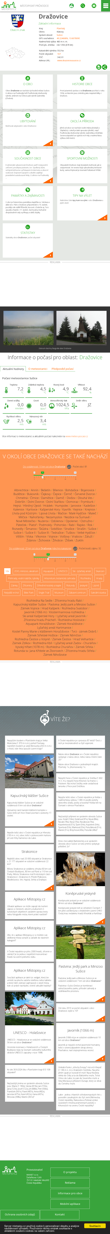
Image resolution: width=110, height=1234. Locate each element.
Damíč (60, 498)
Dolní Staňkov (55, 502)
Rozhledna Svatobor (75, 608)
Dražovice (53, 16)
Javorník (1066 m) (35, 612)
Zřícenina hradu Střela (80, 651)
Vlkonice (41, 536)
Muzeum (58, 592)
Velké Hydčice (86, 533)
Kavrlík (66, 509)
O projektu (70, 1172)
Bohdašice (71, 490)
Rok (90, 525)
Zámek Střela (84, 647)
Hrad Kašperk (50, 608)
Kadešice (89, 506)
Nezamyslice (54, 517)
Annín (35, 490)
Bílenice (58, 490)
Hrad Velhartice (83, 639)
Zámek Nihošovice (55, 655)
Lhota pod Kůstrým (24, 513)
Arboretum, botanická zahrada (59, 578)
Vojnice (53, 536)
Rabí (71, 525)
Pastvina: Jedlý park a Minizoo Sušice (72, 604)
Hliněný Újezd (32, 506)
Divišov (71, 498)
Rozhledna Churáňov (59, 647)
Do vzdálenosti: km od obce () (40, 548)
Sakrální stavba (98, 592)
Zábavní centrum (77, 592)
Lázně (96, 585)
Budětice (19, 494)
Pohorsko (60, 525)
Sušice (60, 35)
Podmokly (45, 525)
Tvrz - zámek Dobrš (83, 631)
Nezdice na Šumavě (77, 517)
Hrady (99, 578)
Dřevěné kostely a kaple (49, 585)
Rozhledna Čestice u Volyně (32, 639)
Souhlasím (95, 1226)
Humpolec (61, 506)
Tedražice (57, 533)
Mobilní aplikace (70, 1204)
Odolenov (57, 521)
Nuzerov (43, 521)
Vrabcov (77, 536)
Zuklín (79, 540)
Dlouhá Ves (85, 498)
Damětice (47, 498)
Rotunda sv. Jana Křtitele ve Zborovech (38, 651)
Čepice (57, 494)
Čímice (34, 498)
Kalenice (18, 509)
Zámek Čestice (61, 639)
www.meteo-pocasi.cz (77, 436)
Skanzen (100, 571)
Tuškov (70, 533)
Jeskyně (84, 585)
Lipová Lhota (47, 513)
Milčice (23, 517)
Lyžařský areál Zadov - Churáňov (75, 643)
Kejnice (77, 509)
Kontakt (60, 1214)
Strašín (81, 529)
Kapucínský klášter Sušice (29, 604)
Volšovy (64, 536)
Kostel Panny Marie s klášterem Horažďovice (40, 631)
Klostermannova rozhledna (66, 612)
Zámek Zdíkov (21, 643)
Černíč (68, 494)
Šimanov (31, 529)
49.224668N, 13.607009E (68, 38)
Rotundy (70, 585)
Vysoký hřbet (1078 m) (29, 647)
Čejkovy (46, 494)
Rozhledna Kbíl (42, 643)
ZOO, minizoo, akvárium (26, 571)
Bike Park (28, 592)
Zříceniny (27, 585)
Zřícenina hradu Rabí (68, 600)
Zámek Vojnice (30, 608)
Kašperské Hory (50, 509)
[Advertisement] (55, 285)
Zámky (14, 585)
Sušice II (30, 533)
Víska (29, 536)
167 (59, 53)
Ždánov (31, 540)
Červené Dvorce (85, 494)
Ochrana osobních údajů (20, 1214)
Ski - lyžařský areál (82, 571)
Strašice (69, 529)
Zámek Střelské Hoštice (43, 635)
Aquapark (48, 571)
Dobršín (20, 502)
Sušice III (43, 533)
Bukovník (33, 494)
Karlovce (31, 509)
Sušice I (18, 533)
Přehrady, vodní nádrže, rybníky (23, 578)
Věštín (20, 536)
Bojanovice (87, 490)
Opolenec (72, 521)
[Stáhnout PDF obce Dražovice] (98, 67)
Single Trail (44, 592)
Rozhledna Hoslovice (71, 620)
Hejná (17, 506)
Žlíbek (69, 540)
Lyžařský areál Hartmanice (54, 628)
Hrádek (48, 506)
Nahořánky (37, 517)
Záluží (88, 536)
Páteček (21, 525)
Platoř (33, 525)
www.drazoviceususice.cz (69, 60)
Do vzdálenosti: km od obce (44, 466)
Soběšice (56, 529)
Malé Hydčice (77, 513)
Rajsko (81, 525)
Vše (7, 571)
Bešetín (46, 490)
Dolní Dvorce (36, 502)
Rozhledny (85, 578)
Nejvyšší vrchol (11, 592)
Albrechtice (21, 490)
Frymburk (87, 502)
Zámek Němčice (70, 635)
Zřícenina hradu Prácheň (40, 620)
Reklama (70, 1182)
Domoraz (72, 502)
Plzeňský (61, 28)
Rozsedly (17, 529)
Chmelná (22, 498)
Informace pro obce (70, 1193)
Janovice (76, 506)
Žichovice (44, 540)
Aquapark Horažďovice (40, 624)
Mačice (62, 513)
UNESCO (62, 571)
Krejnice (90, 509)
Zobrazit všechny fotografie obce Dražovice (55, 348)
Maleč (92, 513)
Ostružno (86, 521)
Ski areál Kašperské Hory (38, 616)
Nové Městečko (26, 521)
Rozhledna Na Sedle (39, 600)
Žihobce (58, 540)
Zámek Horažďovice (69, 624)
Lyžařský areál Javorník (71, 616)
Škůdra (43, 529)
